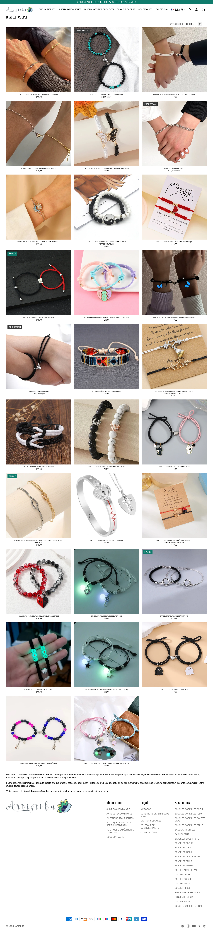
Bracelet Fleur (183, 847)
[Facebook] (183, 926)
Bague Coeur (182, 834)
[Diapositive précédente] (11, 59)
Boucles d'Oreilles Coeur (189, 809)
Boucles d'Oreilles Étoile (189, 906)
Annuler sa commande (119, 813)
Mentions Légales (150, 820)
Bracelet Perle (183, 861)
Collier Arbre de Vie (186, 870)
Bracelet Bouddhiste (187, 839)
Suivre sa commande (118, 809)
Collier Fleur (182, 883)
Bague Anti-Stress (185, 829)
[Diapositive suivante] (66, 59)
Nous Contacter (115, 837)
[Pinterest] (205, 926)
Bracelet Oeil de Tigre (187, 856)
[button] (190, 24)
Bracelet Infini (183, 852)
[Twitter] (199, 926)
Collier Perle (182, 888)
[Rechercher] (189, 9)
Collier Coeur (183, 879)
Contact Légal (148, 832)
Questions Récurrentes (119, 818)
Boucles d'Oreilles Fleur (189, 813)
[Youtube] (194, 926)
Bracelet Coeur (184, 843)
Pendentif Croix (184, 897)
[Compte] (196, 9)
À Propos (145, 809)
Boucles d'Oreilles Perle (189, 825)
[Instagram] (188, 926)
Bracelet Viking (184, 865)
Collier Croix (182, 874)
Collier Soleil (183, 901)
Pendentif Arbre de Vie (187, 892)
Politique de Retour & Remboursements (118, 823)
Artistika (19, 925)
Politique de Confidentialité (149, 826)
